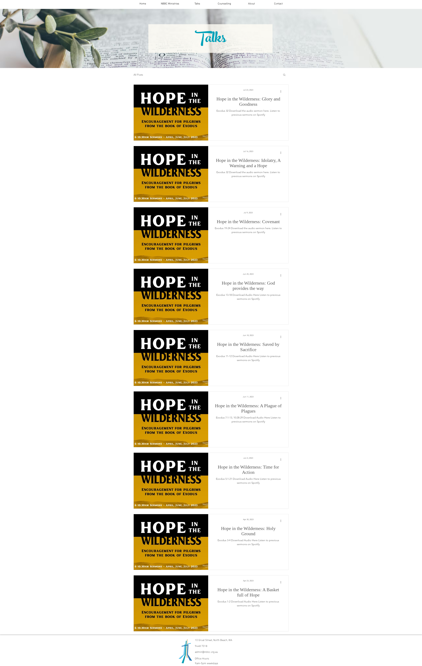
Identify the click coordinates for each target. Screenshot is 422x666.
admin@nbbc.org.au (206, 652)
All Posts (138, 74)
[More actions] (282, 91)
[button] (170, 4)
